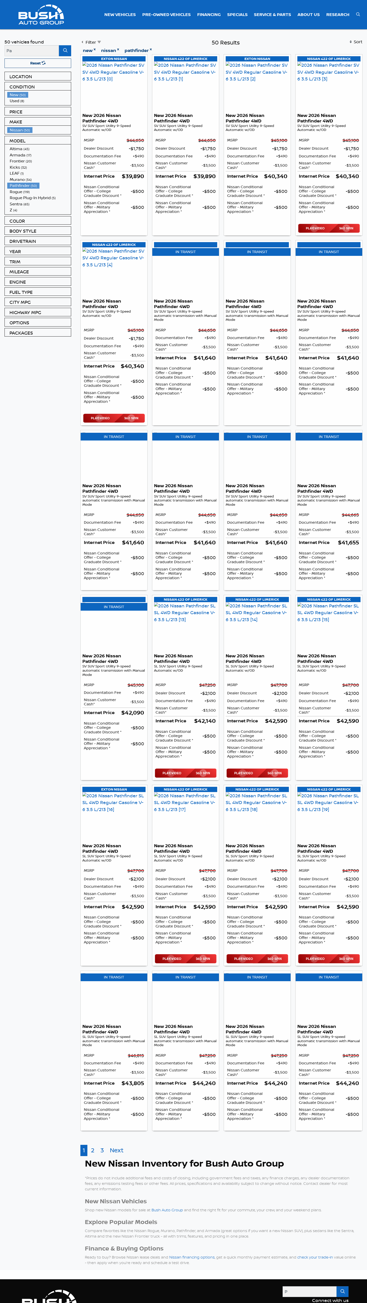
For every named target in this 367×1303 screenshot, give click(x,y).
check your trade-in (315, 1257)
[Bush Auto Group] (41, 14)
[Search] (65, 50)
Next (117, 1150)
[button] (120, 14)
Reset (36, 63)
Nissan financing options (192, 1257)
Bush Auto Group (167, 1210)
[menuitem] (39, 95)
